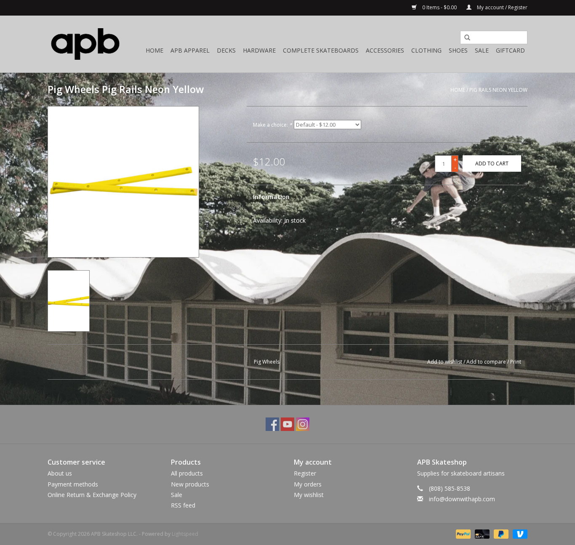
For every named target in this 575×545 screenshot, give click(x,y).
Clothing (426, 50)
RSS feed (183, 505)
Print (515, 361)
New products (190, 484)
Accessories (385, 50)
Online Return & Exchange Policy (92, 495)
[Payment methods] (462, 533)
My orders (308, 484)
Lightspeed (185, 533)
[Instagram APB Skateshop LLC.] (302, 424)
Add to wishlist (444, 361)
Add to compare (486, 361)
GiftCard (510, 50)
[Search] (464, 38)
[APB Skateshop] (85, 44)
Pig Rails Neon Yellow (498, 89)
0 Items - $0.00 (439, 7)
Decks (226, 50)
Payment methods (73, 484)
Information (271, 197)
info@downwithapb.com (462, 499)
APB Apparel (190, 50)
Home (154, 50)
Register (305, 473)
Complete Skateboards (321, 50)
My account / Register (501, 7)
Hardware (259, 50)
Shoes (458, 50)
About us (60, 473)
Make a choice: (272, 124)
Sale (482, 50)
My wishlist (309, 495)
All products (187, 473)
